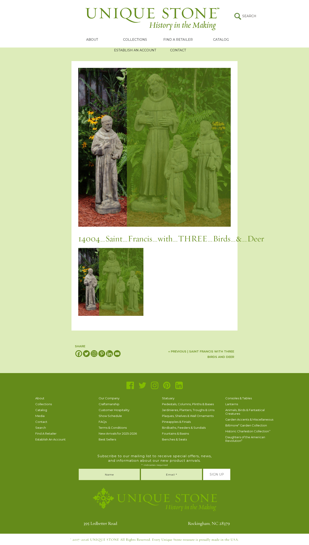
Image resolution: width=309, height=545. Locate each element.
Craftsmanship (109, 404)
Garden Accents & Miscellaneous (249, 419)
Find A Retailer (178, 40)
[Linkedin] (109, 353)
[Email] (117, 353)
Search (40, 427)
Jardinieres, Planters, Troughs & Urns (188, 410)
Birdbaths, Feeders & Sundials (184, 427)
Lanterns (231, 404)
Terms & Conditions (113, 427)
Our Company (109, 398)
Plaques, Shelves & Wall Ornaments (188, 416)
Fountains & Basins (175, 433)
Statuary (168, 398)
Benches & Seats (174, 439)
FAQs (103, 422)
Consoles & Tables (238, 398)
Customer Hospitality (114, 410)
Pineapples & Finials (176, 422)
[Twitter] (86, 353)
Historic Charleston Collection (248, 431)
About (92, 40)
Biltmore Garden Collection (246, 425)
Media (40, 416)
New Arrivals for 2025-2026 (118, 433)
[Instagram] (94, 353)
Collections (135, 40)
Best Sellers (107, 439)
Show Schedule (110, 416)
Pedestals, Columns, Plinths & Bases (188, 404)
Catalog (221, 40)
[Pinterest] (101, 353)
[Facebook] (78, 353)
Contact (178, 50)
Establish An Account (135, 50)
